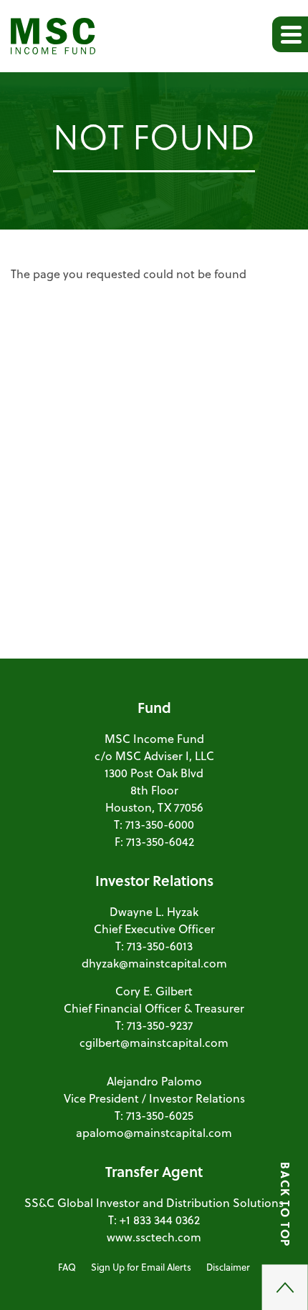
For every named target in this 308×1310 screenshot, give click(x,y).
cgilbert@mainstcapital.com (154, 1042)
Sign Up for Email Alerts (141, 1267)
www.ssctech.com (154, 1236)
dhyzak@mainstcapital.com (154, 963)
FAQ (67, 1267)
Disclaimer (228, 1267)
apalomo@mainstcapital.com (154, 1132)
